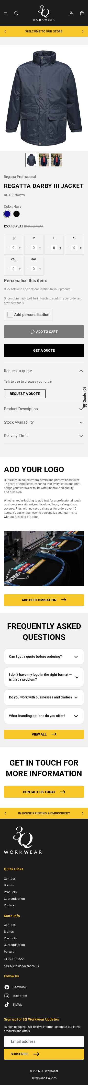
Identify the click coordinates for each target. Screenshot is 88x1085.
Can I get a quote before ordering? (35, 656)
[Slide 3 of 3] (56, 160)
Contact (9, 878)
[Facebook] (7, 987)
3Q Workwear (49, 1071)
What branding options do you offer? (37, 716)
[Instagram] (7, 996)
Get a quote (44, 350)
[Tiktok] (7, 1005)
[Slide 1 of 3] (31, 160)
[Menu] (5, 13)
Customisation (14, 899)
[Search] (16, 13)
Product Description (21, 409)
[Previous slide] (5, 31)
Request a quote (18, 370)
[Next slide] (82, 31)
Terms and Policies (44, 1078)
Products (10, 892)
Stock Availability (19, 422)
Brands (9, 885)
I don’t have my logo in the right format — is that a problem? (41, 677)
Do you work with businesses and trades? (40, 697)
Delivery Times (16, 435)
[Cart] (82, 13)
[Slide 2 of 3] (44, 160)
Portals (9, 905)
